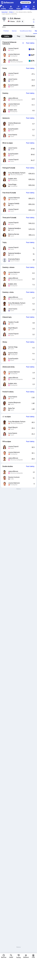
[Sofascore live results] (8, 2)
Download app (25, 2)
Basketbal (5, 12)
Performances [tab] (30, 36)
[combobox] (20, 21)
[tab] (6, 31)
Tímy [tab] (18, 36)
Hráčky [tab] (6, 36)
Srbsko (11, 12)
